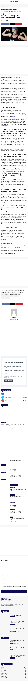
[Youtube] (8, 608)
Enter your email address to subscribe (14, 370)
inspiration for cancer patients (15, 294)
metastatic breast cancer (14, 296)
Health (3, 9)
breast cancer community (19, 290)
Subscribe (25, 400)
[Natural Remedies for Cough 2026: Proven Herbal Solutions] (5, 658)
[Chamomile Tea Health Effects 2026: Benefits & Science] (5, 478)
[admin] (2, 21)
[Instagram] (4, 608)
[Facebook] (2, 608)
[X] (6, 608)
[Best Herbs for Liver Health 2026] (5, 463)
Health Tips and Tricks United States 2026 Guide (17, 622)
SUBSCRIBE (8, 380)
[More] (24, 24)
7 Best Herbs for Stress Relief (17, 647)
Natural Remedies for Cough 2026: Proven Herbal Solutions (18, 655)
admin (6, 20)
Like (26, 393)
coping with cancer (5, 294)
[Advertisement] (14, 60)
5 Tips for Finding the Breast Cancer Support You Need (18, 629)
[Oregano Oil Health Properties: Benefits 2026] (5, 470)
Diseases (15, 9)
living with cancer (5, 296)
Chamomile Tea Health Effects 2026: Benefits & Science (17, 476)
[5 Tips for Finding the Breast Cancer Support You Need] (5, 631)
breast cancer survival (5, 292)
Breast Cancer (9, 9)
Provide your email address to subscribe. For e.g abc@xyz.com (13, 377)
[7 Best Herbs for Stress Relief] (5, 650)
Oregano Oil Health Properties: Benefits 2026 (17, 468)
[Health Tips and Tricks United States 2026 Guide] (5, 624)
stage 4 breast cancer (5, 298)
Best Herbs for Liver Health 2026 (17, 460)
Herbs (11, 517)
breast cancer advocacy (9, 290)
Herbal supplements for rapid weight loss (17, 641)
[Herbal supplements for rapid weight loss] (5, 643)
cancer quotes (13, 292)
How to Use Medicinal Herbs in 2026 (17, 519)
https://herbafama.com (14, 319)
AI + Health (4, 422)
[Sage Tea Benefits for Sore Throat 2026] (14, 414)
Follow (25, 397)
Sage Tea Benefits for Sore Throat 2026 (13, 424)
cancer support (20, 292)
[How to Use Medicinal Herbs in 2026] (5, 520)
